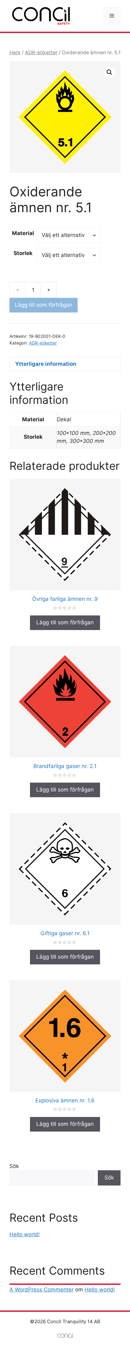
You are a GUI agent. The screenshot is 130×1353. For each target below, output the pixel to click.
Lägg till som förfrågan (43, 305)
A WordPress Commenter (41, 1289)
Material (23, 233)
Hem (15, 52)
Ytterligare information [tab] (45, 364)
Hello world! (24, 1234)
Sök (14, 1166)
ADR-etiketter (41, 52)
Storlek (23, 253)
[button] (109, 72)
